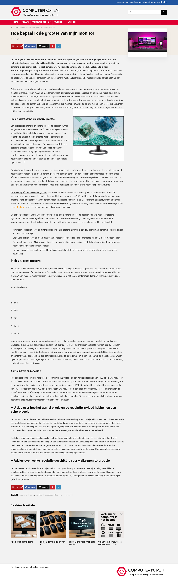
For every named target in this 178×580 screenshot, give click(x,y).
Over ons (72, 22)
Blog (19, 27)
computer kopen (18, 207)
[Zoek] (164, 12)
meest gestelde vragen (53, 495)
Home (15, 22)
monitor (68, 495)
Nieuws (25, 22)
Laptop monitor (36, 495)
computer (23, 495)
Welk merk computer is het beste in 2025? (110, 543)
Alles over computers (22, 542)
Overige (58, 22)
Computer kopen (40, 22)
